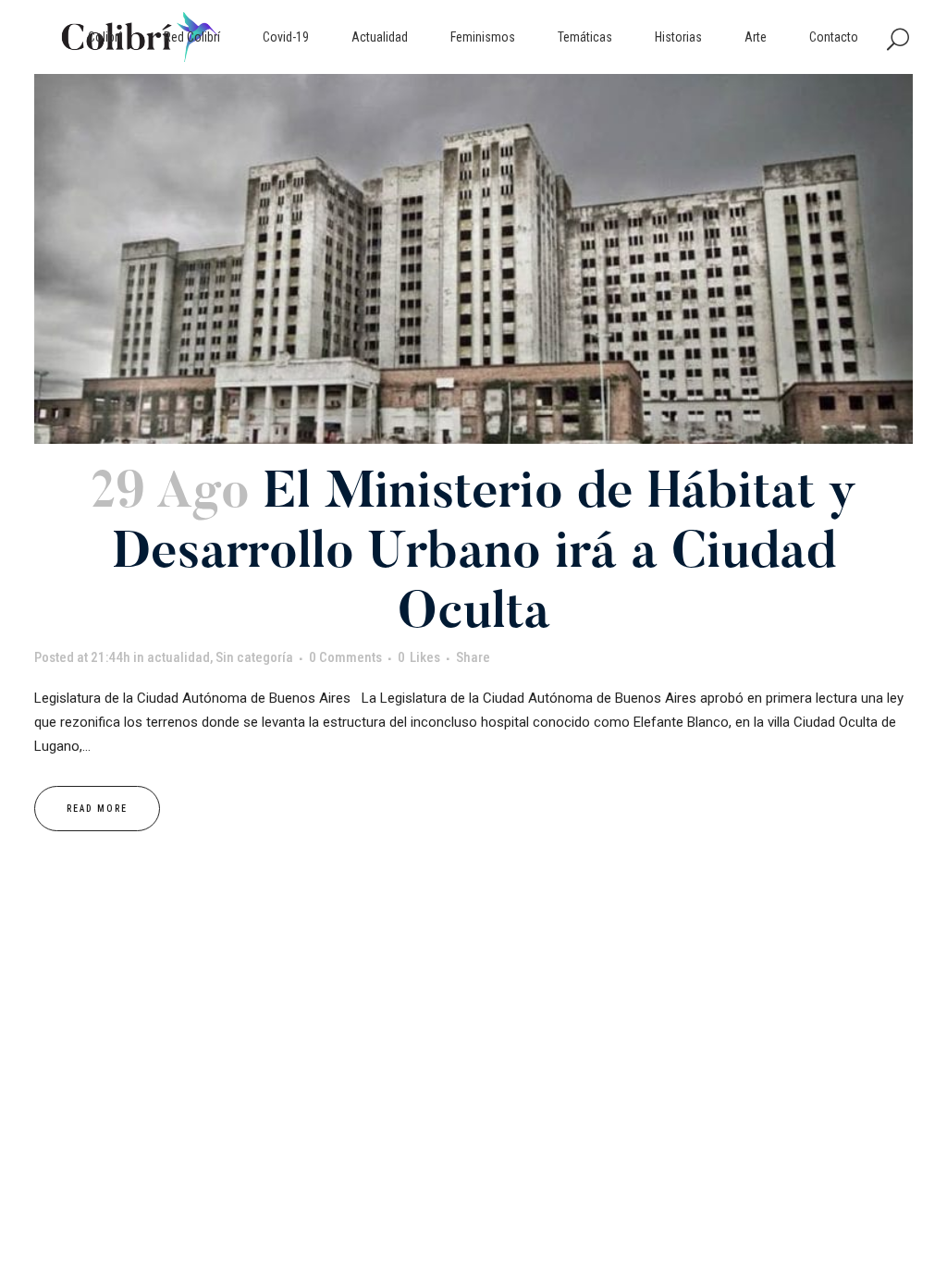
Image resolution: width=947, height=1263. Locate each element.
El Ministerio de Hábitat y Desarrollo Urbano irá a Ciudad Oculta (484, 555)
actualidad (178, 657)
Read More (97, 808)
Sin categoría (254, 657)
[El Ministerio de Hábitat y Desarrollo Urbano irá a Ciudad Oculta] (473, 259)
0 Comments (345, 657)
